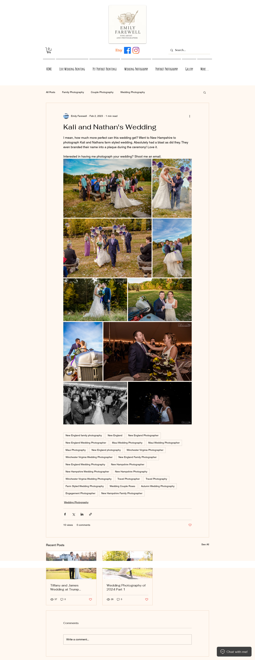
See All (205, 544)
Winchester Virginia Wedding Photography (89, 478)
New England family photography (84, 435)
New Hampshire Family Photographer (121, 493)
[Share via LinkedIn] (82, 514)
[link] (48, 50)
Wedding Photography (132, 92)
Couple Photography (102, 92)
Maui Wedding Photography (127, 442)
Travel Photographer (128, 478)
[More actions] (190, 116)
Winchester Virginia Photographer (145, 450)
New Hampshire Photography (131, 471)
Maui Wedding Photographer (164, 442)
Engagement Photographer (80, 493)
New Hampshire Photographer (127, 464)
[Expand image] (107, 188)
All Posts (50, 92)
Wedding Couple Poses (122, 486)
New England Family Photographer (137, 457)
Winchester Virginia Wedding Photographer (89, 457)
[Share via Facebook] (65, 514)
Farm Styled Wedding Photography (85, 486)
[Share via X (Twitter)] (73, 514)
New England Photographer (143, 435)
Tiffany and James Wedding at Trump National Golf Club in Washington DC (66, 587)
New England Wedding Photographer (86, 442)
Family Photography (73, 92)
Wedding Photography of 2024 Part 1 (126, 587)
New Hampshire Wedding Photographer (87, 471)
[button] (204, 92)
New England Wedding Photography (85, 464)
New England (115, 435)
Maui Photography (76, 450)
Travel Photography (156, 478)
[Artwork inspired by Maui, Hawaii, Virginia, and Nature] (119, 50)
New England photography (106, 450)
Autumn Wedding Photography (158, 486)
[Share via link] (90, 514)
